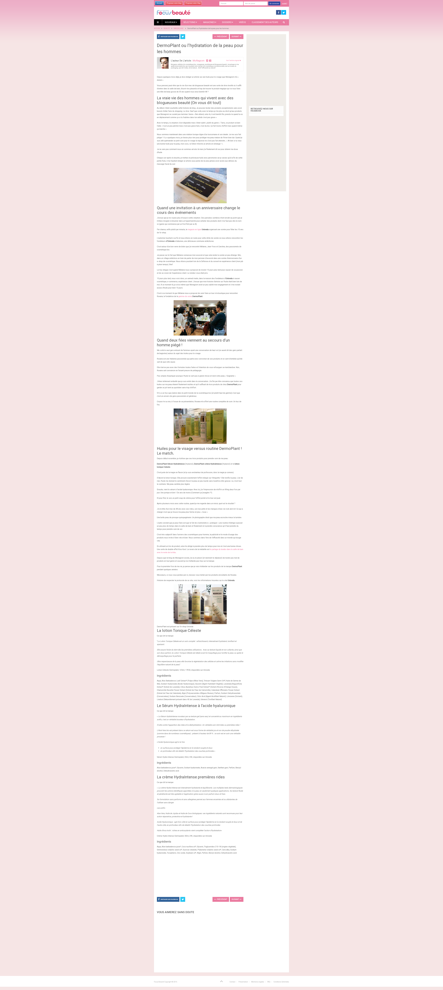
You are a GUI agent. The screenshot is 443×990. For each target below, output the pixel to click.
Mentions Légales (257, 982)
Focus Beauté (159, 982)
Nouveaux (170, 22)
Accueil (159, 3)
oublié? (284, 3)
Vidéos (242, 22)
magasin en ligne (194, 229)
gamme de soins (185, 296)
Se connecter (274, 3)
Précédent (221, 36)
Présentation (243, 982)
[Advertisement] (200, 875)
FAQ (268, 982)
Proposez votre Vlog (193, 3)
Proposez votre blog (174, 3)
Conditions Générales (281, 982)
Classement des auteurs (265, 22)
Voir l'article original (232, 60)
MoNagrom (198, 60)
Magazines (209, 22)
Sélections (189, 22)
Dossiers (227, 22)
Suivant (235, 36)
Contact (232, 982)
